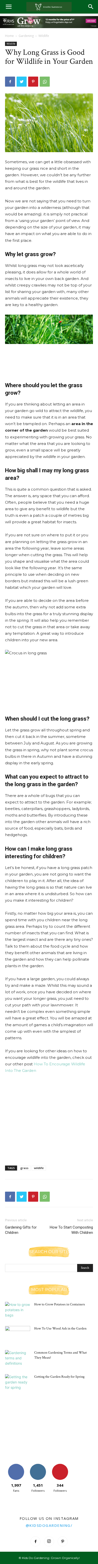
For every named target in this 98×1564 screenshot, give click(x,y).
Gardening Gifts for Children (21, 1230)
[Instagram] (49, 1541)
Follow (38, 1466)
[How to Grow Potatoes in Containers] (17, 1310)
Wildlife (43, 36)
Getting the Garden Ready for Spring (59, 1376)
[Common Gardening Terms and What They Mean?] (17, 1359)
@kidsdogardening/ (49, 1525)
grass (24, 1168)
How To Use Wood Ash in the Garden (60, 1328)
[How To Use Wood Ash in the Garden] (17, 1335)
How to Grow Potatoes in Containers (59, 1304)
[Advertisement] (49, 357)
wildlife (39, 1168)
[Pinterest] (33, 82)
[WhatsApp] (45, 82)
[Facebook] (10, 82)
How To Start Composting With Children (71, 1230)
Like (16, 1466)
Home (9, 36)
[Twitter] (22, 82)
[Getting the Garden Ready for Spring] (17, 1383)
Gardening (26, 36)
